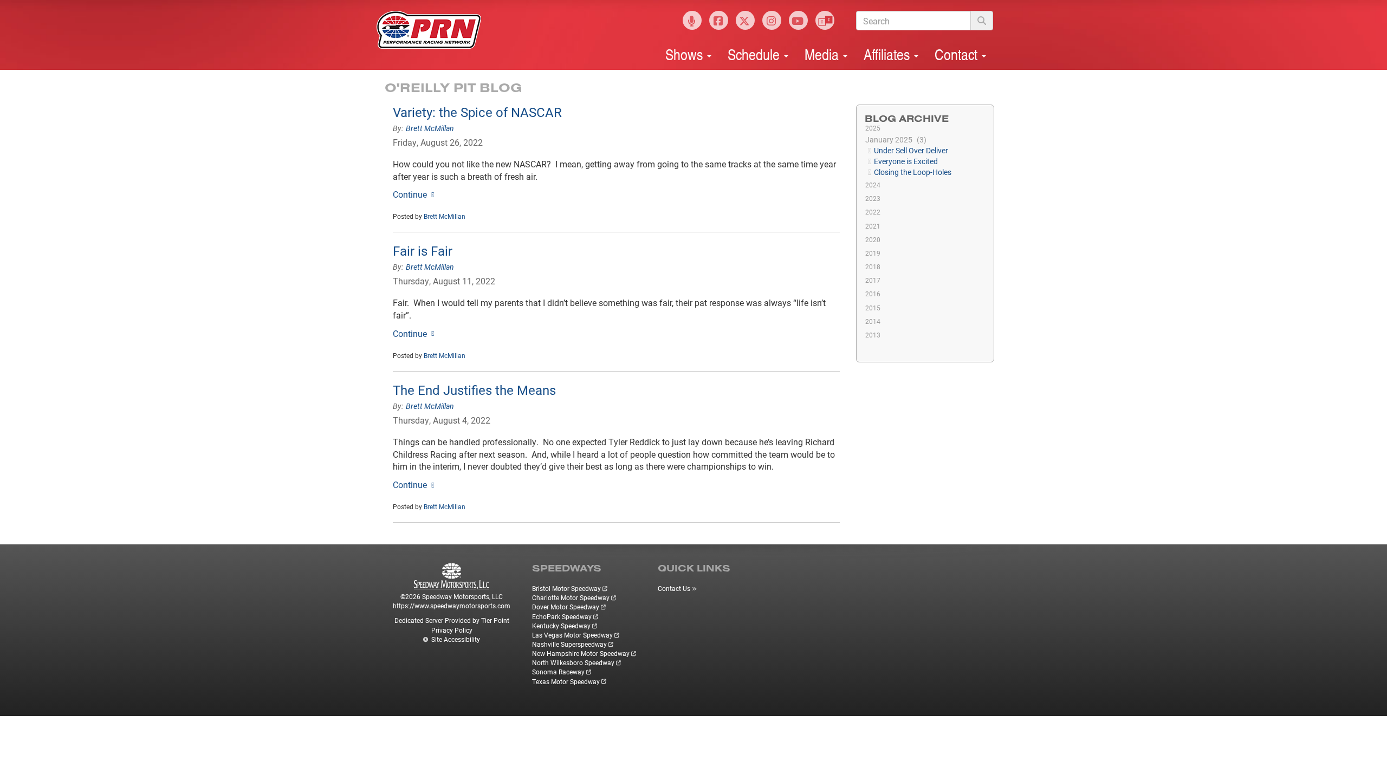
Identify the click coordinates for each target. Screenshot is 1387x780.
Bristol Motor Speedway (566, 588)
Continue (410, 194)
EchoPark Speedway (562, 616)
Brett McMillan (430, 128)
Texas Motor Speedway (566, 681)
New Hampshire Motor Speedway (581, 653)
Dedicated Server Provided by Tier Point (451, 620)
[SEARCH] (981, 20)
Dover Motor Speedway (565, 606)
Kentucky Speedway (561, 625)
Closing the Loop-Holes (912, 172)
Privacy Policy (451, 630)
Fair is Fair (422, 250)
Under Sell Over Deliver (911, 150)
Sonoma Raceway (558, 671)
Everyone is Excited (906, 161)
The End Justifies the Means (474, 390)
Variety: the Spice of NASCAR (477, 112)
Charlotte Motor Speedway (571, 597)
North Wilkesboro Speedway (573, 662)
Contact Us (674, 588)
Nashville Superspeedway (569, 644)
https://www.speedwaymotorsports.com (451, 605)
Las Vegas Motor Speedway (572, 634)
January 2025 (894, 139)
